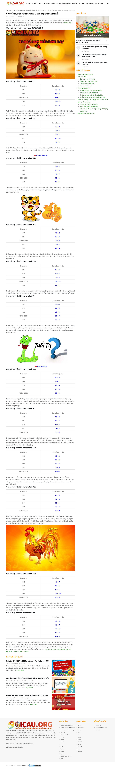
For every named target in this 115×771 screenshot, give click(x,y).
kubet (62, 749)
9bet (62, 758)
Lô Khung (84, 3)
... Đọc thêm (20, 670)
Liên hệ (98, 730)
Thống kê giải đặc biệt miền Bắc (91, 90)
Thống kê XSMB (83, 88)
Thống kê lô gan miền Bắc (89, 93)
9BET (79, 730)
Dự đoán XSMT (11, 651)
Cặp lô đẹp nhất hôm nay (88, 81)
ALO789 (80, 742)
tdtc (79, 732)
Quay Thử (45, 3)
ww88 (79, 749)
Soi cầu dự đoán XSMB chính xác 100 (58, 649)
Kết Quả (37, 3)
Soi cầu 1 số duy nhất (87, 79)
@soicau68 (19, 747)
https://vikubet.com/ (66, 756)
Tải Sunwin (81, 727)
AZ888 (2, 770)
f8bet (79, 734)
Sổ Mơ (100, 3)
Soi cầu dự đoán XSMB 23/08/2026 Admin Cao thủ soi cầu (27, 678)
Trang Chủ (29, 3)
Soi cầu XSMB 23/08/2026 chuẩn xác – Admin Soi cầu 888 (27, 661)
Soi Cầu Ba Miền (64, 3)
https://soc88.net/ (66, 734)
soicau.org (67, 23)
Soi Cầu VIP (76, 3)
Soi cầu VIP (82, 77)
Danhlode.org (42, 366)
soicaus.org (25, 765)
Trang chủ (10, 10)
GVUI (79, 739)
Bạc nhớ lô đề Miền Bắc (86, 113)
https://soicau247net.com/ (68, 727)
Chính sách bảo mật (101, 727)
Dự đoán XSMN (22, 651)
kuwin (79, 744)
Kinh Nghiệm (92, 3)
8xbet (62, 739)
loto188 (80, 751)
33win (79, 725)
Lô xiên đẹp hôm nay (87, 83)
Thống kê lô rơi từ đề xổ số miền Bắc (92, 97)
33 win (80, 746)
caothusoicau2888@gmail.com (23, 743)
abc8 (62, 754)
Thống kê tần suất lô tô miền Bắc (91, 95)
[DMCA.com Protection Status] (35, 765)
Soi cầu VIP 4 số (85, 86)
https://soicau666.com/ (67, 725)
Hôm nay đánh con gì (85, 74)
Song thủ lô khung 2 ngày (89, 104)
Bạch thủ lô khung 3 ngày (89, 106)
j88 (61, 744)
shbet (62, 737)
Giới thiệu (98, 725)
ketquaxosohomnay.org (67, 730)
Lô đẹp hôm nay (42, 155)
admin (12, 16)
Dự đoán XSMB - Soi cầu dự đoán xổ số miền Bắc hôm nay (29, 10)
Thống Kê (54, 3)
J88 (62, 746)
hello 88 (63, 732)
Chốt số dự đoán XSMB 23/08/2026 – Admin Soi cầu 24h (27, 695)
